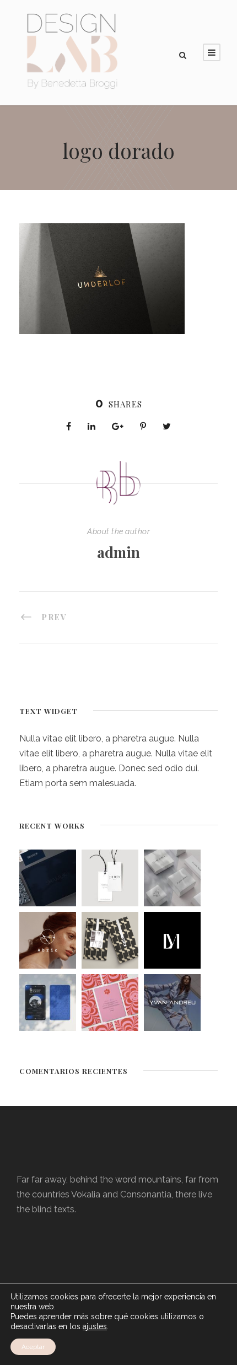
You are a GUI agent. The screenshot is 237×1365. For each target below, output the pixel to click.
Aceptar (33, 1347)
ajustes (95, 1326)
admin (118, 552)
